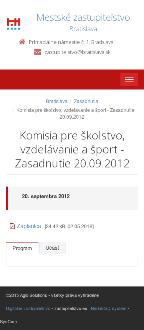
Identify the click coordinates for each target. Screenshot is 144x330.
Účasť (52, 247)
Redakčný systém (108, 308)
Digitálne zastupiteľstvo (28, 308)
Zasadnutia (86, 100)
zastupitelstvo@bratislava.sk (77, 52)
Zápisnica (29, 226)
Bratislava (57, 100)
